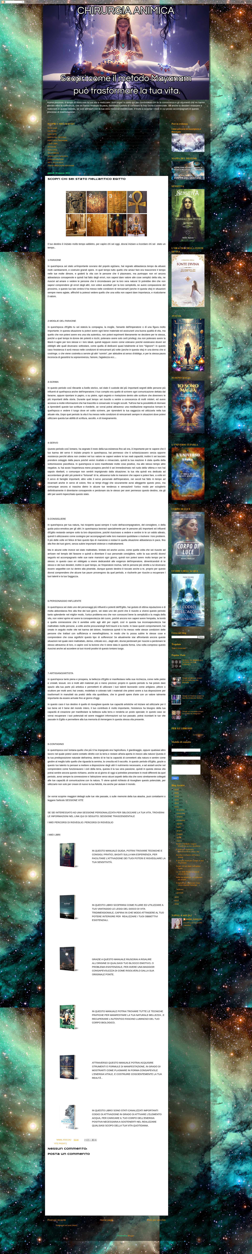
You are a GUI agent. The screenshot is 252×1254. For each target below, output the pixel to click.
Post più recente (57, 1220)
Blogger (131, 1236)
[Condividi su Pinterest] (95, 1140)
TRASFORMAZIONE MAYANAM (61, 166)
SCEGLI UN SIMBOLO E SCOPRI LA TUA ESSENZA (192, 662)
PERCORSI (52, 150)
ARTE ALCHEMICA (55, 162)
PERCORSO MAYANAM (57, 141)
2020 (176, 897)
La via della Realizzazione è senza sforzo (187, 873)
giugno (180, 831)
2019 (176, 901)
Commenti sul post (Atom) (66, 1225)
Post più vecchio (156, 1220)
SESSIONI (52, 147)
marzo (179, 841)
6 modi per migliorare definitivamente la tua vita (187, 851)
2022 (176, 803)
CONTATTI (52, 134)
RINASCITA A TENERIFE (58, 156)
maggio (180, 834)
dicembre (181, 810)
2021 (176, 807)
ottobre (180, 817)
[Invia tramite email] (85, 1140)
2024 (176, 796)
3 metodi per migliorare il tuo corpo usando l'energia (188, 884)
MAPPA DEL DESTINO (57, 137)
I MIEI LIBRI (52, 144)
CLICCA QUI (198, 735)
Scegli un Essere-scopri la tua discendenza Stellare (193, 697)
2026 (176, 790)
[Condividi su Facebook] (93, 1140)
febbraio (180, 889)
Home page (52, 128)
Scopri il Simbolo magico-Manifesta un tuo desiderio (188, 845)
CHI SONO (52, 131)
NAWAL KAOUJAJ (194, 919)
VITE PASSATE (60, 1143)
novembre (181, 813)
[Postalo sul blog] (88, 1140)
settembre (181, 820)
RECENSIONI (53, 153)
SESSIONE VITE (74, 800)
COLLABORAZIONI (56, 159)
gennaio (180, 893)
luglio (179, 827)
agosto (180, 824)
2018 (176, 904)
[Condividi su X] (90, 1140)
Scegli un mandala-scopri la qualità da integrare (192, 712)
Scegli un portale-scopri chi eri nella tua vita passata (192, 680)
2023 (176, 800)
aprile (179, 837)
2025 (176, 793)
